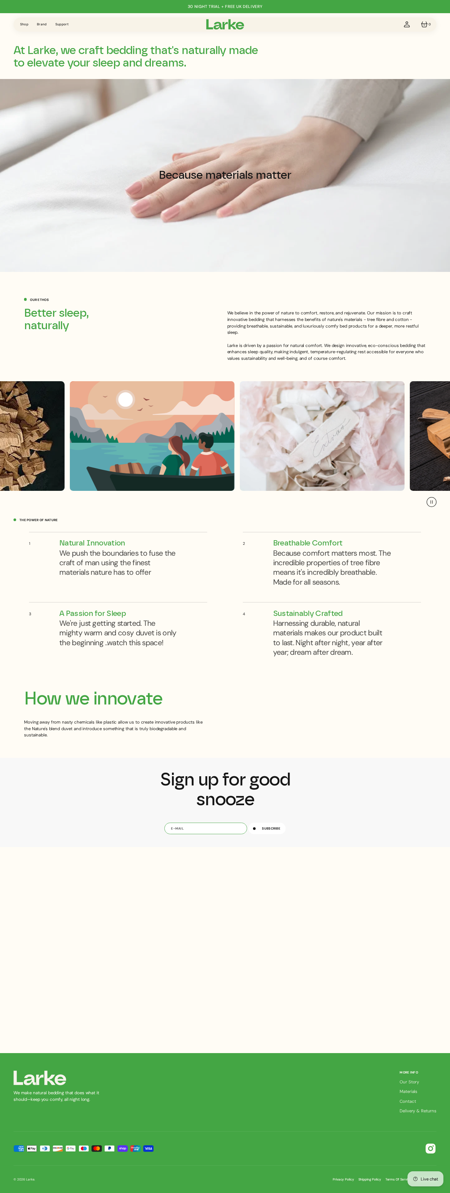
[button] (407, 24)
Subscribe (271, 828)
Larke (30, 1179)
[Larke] (225, 24)
